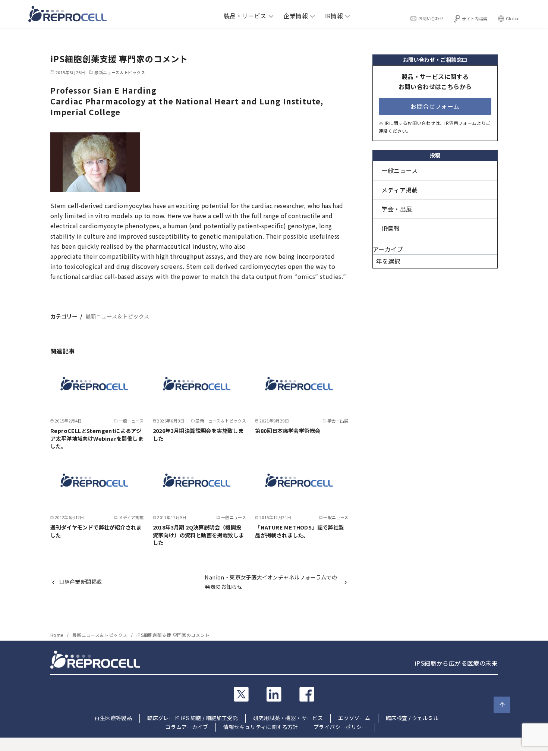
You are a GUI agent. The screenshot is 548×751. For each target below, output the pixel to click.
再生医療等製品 (113, 718)
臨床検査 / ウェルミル (412, 718)
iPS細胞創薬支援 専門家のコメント (173, 635)
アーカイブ (388, 249)
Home (57, 635)
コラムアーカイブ (187, 726)
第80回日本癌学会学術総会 (287, 430)
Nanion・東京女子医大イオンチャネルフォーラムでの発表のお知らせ (271, 581)
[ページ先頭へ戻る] (502, 705)
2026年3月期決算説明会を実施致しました (198, 434)
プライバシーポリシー (340, 726)
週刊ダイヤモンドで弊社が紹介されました (96, 530)
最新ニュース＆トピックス (119, 72)
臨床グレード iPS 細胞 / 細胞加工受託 (192, 718)
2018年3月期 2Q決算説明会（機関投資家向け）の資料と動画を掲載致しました (198, 534)
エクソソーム (354, 718)
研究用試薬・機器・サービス (288, 718)
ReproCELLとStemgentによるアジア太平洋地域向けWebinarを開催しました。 (96, 438)
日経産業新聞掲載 (80, 581)
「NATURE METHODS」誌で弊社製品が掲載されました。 (299, 530)
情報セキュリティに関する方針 (260, 726)
